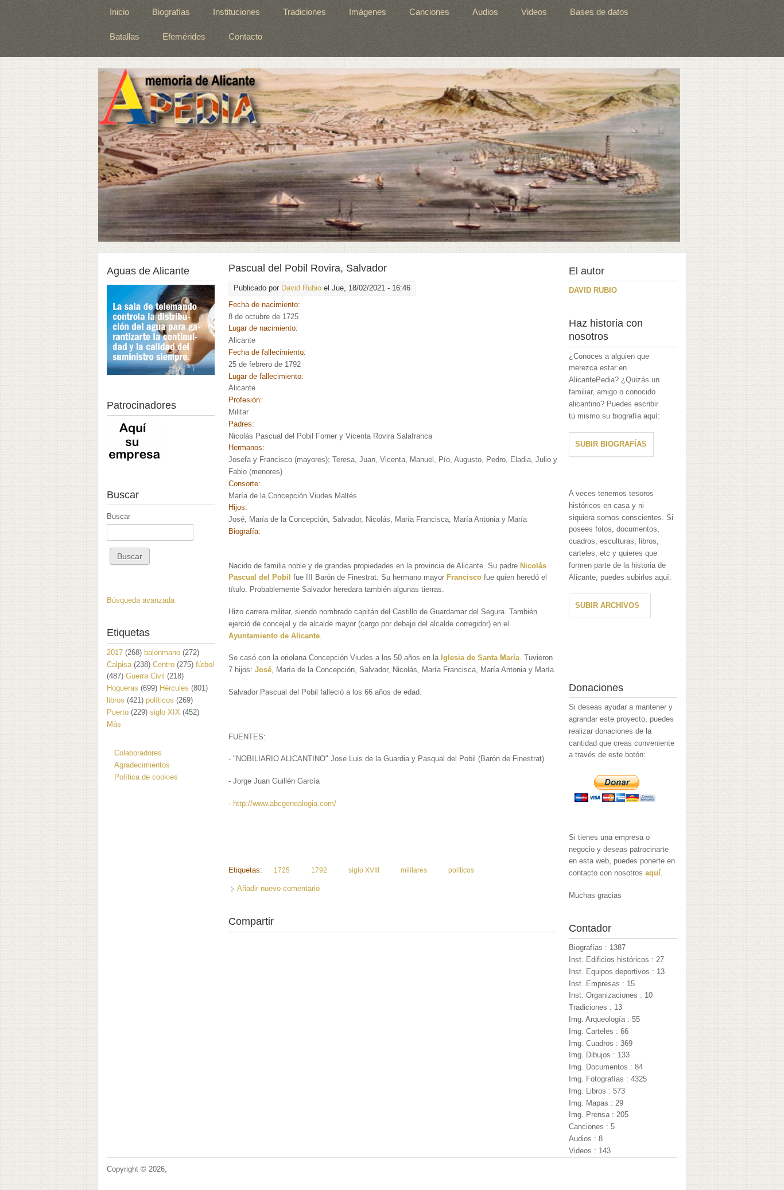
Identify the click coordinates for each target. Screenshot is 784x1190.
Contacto (245, 36)
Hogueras (122, 688)
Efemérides (183, 36)
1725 (282, 870)
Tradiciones (304, 12)
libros (116, 700)
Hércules (174, 688)
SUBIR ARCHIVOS (607, 605)
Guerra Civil (145, 676)
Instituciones (236, 12)
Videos (534, 12)
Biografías (171, 12)
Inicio (119, 12)
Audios (485, 12)
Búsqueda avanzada (140, 600)
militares (414, 870)
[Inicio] (389, 155)
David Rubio (301, 288)
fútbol (205, 664)
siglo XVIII (363, 870)
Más (114, 724)
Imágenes (367, 12)
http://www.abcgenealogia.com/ (284, 803)
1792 (319, 870)
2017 (115, 652)
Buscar (118, 516)
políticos (461, 870)
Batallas (124, 36)
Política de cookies (146, 777)
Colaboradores (138, 753)
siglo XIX (165, 712)
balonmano (162, 652)
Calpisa (119, 664)
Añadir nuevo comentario (278, 888)
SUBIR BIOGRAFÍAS (611, 444)
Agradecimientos (142, 765)
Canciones (429, 12)
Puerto (118, 712)
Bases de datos (599, 12)
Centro (163, 664)
